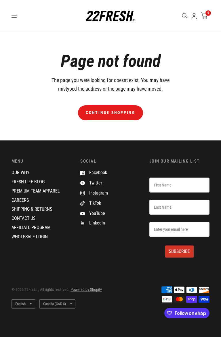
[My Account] (194, 16)
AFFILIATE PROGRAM (31, 227)
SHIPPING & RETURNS (32, 209)
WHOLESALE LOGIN (30, 236)
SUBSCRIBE (179, 251)
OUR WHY (20, 172)
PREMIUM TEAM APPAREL (36, 191)
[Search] (184, 16)
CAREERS (20, 200)
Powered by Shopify (86, 289)
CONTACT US (23, 218)
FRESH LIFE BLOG (28, 181)
